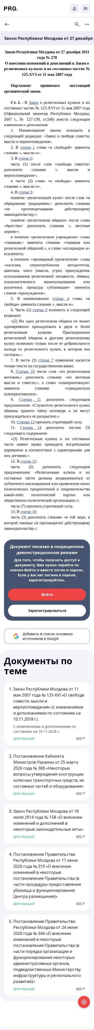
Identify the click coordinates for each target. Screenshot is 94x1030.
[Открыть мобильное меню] (85, 8)
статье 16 (28, 511)
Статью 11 (30, 399)
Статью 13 (26, 422)
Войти (47, 594)
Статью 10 (25, 371)
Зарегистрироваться (47, 610)
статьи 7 (45, 360)
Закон (34, 102)
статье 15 (28, 461)
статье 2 (25, 158)
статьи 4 (60, 298)
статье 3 (25, 192)
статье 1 (27, 147)
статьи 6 (40, 310)
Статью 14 (30, 427)
